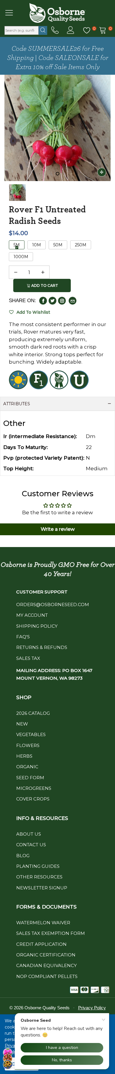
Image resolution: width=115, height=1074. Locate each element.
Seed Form (30, 777)
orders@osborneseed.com (52, 604)
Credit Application (41, 944)
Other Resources (39, 877)
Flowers (28, 745)
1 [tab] (57, 174)
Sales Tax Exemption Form (50, 933)
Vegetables (31, 734)
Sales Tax (28, 658)
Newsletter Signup (41, 888)
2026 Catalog (33, 713)
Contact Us (31, 844)
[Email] (72, 301)
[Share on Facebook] (43, 301)
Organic (27, 766)
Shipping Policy (37, 626)
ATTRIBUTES (16, 403)
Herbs (24, 756)
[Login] (70, 30)
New (22, 724)
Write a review (58, 529)
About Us (28, 834)
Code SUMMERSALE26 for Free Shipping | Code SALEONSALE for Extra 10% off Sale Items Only (57, 58)
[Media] (101, 172)
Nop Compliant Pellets (47, 976)
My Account (32, 615)
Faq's (23, 636)
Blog (22, 855)
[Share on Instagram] (62, 301)
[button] (15, 272)
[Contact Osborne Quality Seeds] (55, 30)
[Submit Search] (43, 30)
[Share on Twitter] (52, 301)
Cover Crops (33, 799)
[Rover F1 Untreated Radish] (57, 128)
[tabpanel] (57, 128)
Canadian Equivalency (46, 965)
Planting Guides (38, 866)
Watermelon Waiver (43, 922)
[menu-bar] (12, 12)
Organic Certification (45, 955)
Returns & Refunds (41, 647)
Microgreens (33, 788)
